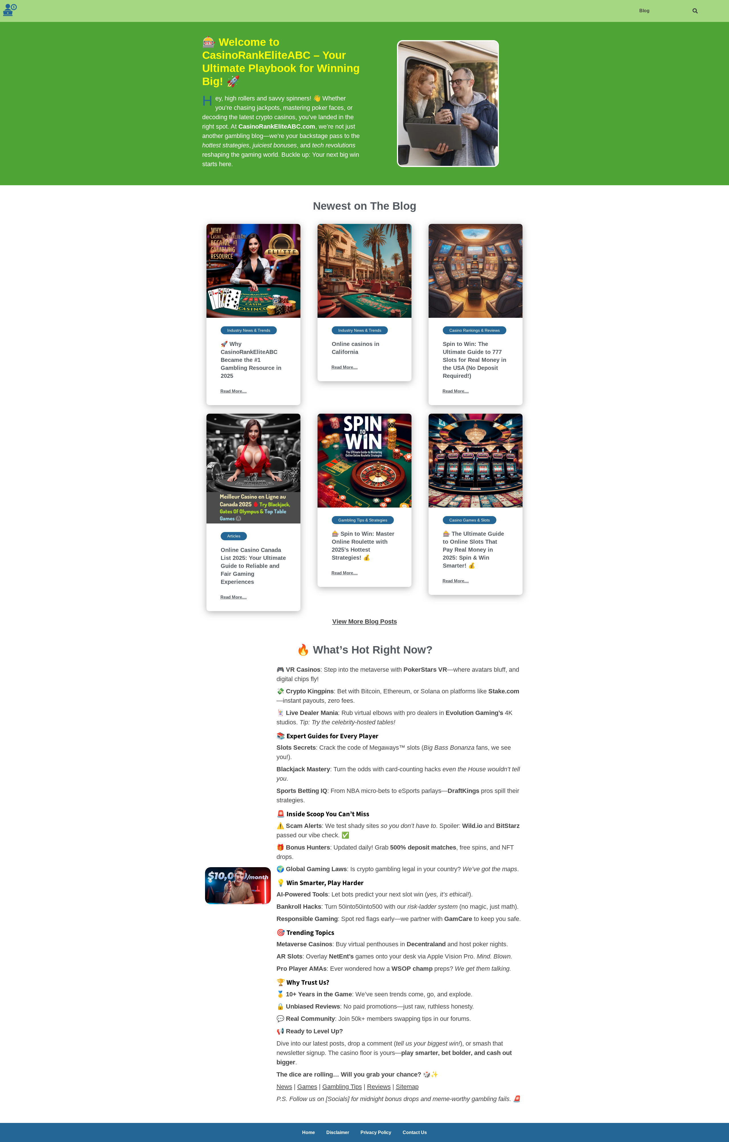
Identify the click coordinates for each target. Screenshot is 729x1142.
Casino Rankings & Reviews (474, 330)
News (284, 1086)
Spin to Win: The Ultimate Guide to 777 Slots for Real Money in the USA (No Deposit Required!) (474, 360)
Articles (233, 536)
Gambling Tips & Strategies (362, 520)
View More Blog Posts (364, 621)
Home (308, 1132)
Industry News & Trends (248, 330)
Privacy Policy (376, 1132)
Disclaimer (337, 1132)
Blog (644, 10)
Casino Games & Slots (469, 520)
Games (307, 1086)
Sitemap (407, 1086)
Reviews (379, 1086)
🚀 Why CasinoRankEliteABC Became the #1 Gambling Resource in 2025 (251, 360)
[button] (695, 11)
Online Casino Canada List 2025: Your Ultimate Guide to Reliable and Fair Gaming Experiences (253, 566)
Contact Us (415, 1132)
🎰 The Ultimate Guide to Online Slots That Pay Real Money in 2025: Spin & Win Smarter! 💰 (473, 550)
